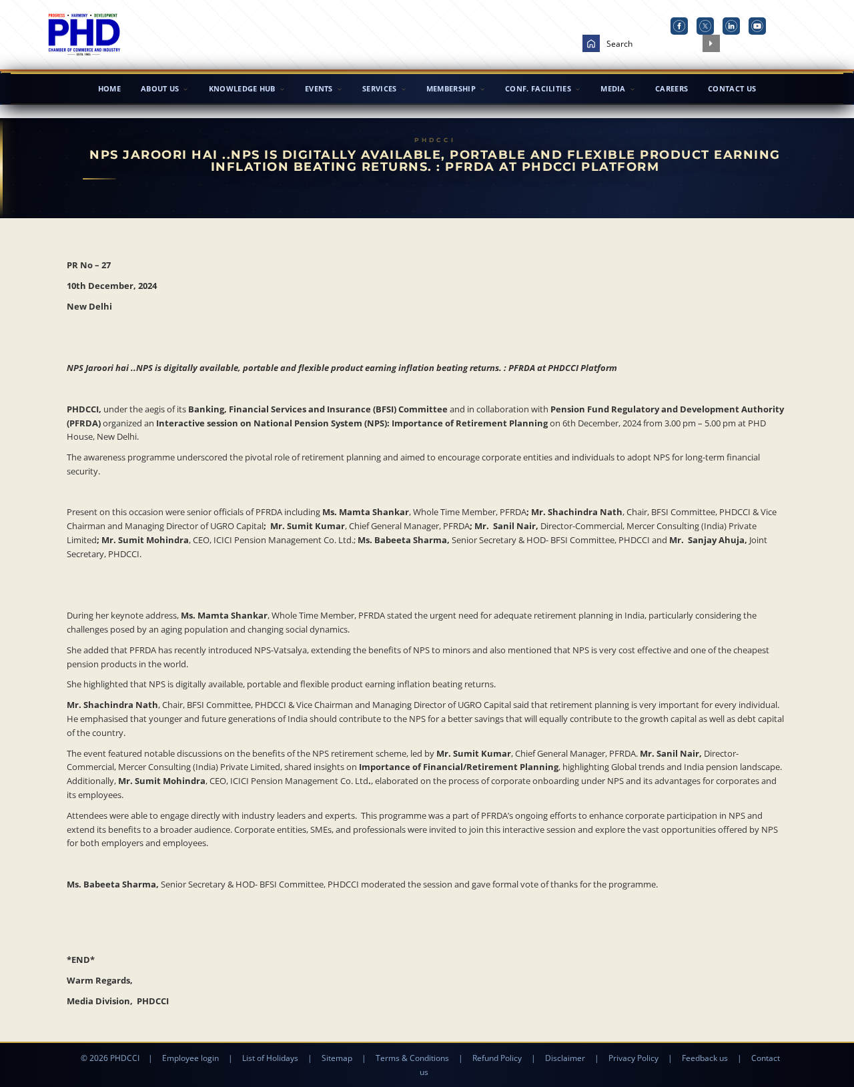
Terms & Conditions (412, 1058)
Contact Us (732, 88)
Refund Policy (497, 1058)
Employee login (190, 1058)
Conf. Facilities (538, 88)
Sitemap (337, 1058)
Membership (451, 88)
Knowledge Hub (242, 88)
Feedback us (705, 1058)
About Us (160, 88)
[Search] (711, 43)
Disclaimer (565, 1058)
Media (613, 88)
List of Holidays (270, 1058)
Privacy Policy (633, 1058)
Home (109, 88)
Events (319, 88)
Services (379, 88)
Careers (671, 88)
